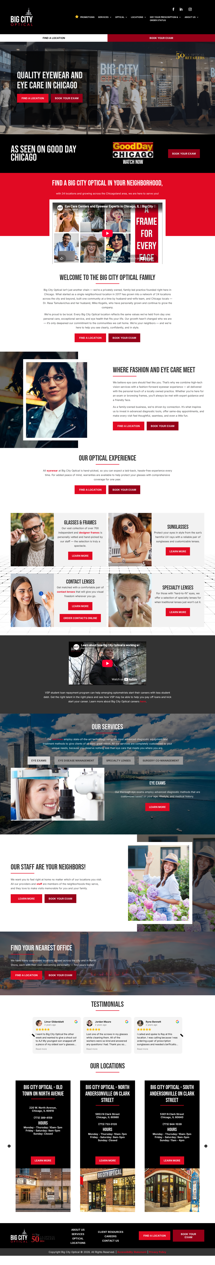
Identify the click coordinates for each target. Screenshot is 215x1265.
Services (103, 17)
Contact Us (110, 1240)
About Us (190, 17)
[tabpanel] (43, 1146)
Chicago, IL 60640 (172, 1117)
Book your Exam (161, 38)
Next (205, 1146)
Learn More (80, 555)
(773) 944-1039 (172, 1124)
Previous (9, 1146)
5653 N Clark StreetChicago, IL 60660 (107, 1115)
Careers (110, 1236)
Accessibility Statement (132, 1252)
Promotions (87, 17)
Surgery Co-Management (161, 760)
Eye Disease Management (76, 760)
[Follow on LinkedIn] (181, 9)
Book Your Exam (67, 98)
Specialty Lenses (118, 760)
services (57, 739)
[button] (182, 1035)
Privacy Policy (157, 1252)
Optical (119, 17)
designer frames (89, 532)
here (143, 701)
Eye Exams (38, 760)
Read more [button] (70, 1049)
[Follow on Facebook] (173, 9)
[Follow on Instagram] (190, 9)
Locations (137, 17)
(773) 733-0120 (107, 1124)
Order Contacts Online (80, 618)
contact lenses (66, 591)
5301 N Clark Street (172, 1114)
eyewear (52, 470)
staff (39, 883)
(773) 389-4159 (43, 1117)
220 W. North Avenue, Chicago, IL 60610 (43, 1109)
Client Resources (110, 1231)
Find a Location (54, 38)
